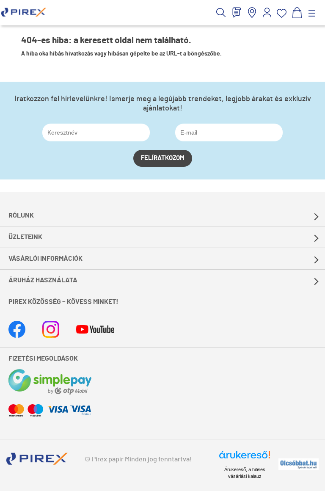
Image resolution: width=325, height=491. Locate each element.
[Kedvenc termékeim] (282, 13)
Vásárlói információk (45, 258)
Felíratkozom (163, 158)
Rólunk (21, 215)
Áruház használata (42, 280)
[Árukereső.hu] (244, 458)
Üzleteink (25, 237)
